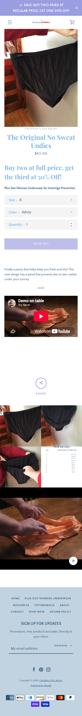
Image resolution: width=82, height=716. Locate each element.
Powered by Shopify (41, 685)
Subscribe (60, 646)
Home (15, 598)
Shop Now (37, 611)
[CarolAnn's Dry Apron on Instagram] (48, 669)
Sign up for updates (41, 624)
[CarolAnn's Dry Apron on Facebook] (34, 669)
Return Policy (60, 611)
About (64, 605)
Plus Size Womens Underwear (48, 598)
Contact (17, 611)
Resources (21, 605)
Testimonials (44, 605)
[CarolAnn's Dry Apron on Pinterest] (41, 669)
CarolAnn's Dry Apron (50, 680)
